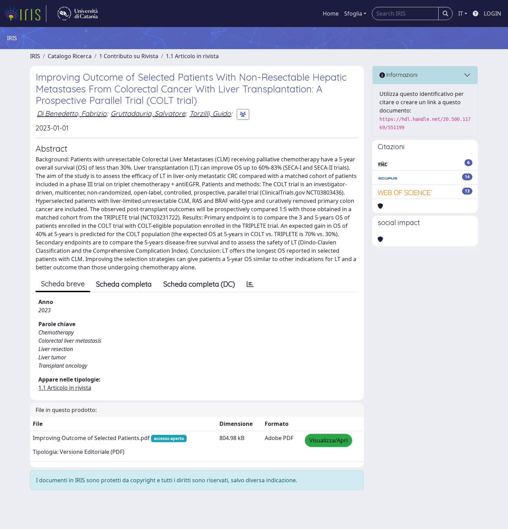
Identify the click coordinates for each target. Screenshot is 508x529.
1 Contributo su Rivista (128, 56)
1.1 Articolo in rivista (192, 56)
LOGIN (492, 13)
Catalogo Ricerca (70, 56)
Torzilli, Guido (210, 113)
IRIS (35, 56)
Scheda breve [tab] (63, 283)
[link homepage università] (77, 13)
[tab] (250, 284)
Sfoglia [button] (353, 13)
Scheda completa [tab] (124, 284)
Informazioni (401, 74)
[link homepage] (25, 13)
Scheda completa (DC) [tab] (199, 284)
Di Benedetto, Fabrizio (71, 113)
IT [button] (460, 13)
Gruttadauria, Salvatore (148, 113)
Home (331, 13)
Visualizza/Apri (328, 440)
